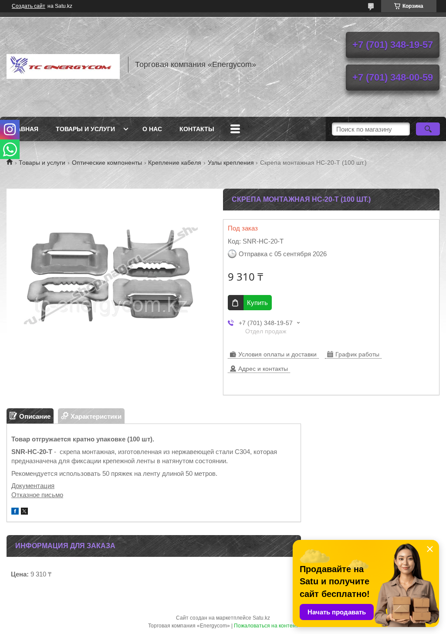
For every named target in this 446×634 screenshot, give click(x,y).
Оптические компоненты (107, 162)
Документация (32, 485)
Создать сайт (28, 6)
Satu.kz (261, 618)
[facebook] (15, 512)
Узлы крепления (231, 162)
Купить (257, 302)
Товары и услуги (85, 128)
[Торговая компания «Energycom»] (63, 64)
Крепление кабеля (174, 162)
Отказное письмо (37, 494)
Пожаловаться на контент (266, 626)
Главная (23, 128)
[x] (24, 512)
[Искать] (428, 129)
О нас (152, 128)
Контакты (196, 128)
